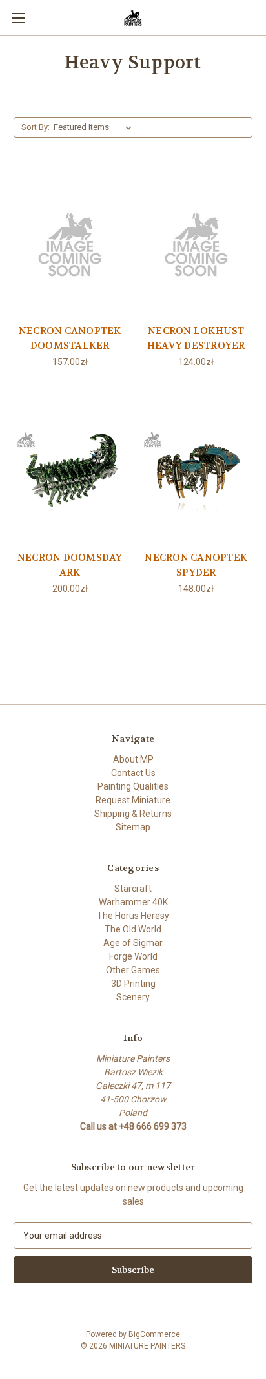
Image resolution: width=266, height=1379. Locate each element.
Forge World (133, 956)
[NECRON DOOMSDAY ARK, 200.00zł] (70, 470)
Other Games (133, 970)
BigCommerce (154, 1334)
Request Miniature (133, 800)
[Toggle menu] (18, 18)
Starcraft (133, 888)
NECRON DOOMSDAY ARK (70, 565)
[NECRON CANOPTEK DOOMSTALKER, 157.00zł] (70, 243)
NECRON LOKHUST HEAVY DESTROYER (196, 338)
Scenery (133, 997)
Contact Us (133, 773)
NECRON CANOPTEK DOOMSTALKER (70, 338)
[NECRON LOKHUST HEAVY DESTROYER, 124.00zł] (196, 243)
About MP (133, 759)
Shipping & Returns (133, 813)
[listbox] (95, 127)
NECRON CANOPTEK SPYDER (196, 565)
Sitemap (133, 827)
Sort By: (35, 127)
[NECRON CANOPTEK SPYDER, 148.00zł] (196, 470)
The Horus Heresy (133, 916)
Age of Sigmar (133, 943)
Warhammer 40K (133, 902)
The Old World (133, 929)
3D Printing (133, 983)
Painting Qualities (133, 786)
